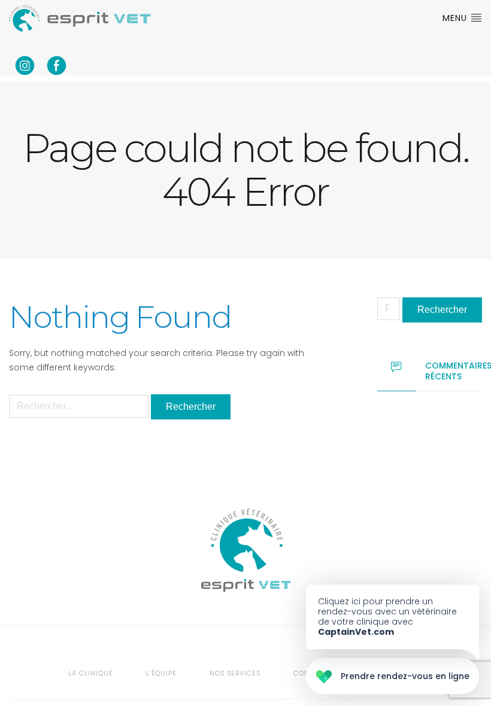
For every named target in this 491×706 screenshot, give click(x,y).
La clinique (90, 673)
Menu (456, 18)
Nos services (235, 673)
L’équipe (161, 673)
